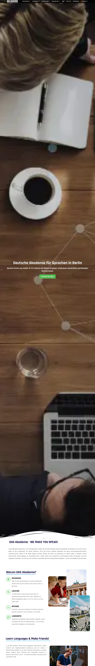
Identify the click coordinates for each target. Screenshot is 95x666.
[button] (1, 270)
